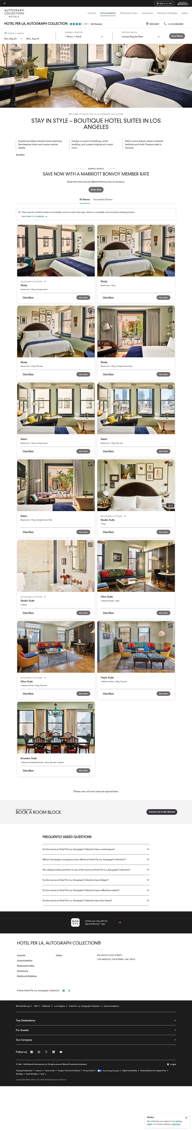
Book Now (96, 189)
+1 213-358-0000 (175, 24)
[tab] (85, 199)
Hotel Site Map (31, 1074)
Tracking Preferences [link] (24, 1071)
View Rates (83, 297)
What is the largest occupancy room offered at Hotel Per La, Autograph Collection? (84, 859)
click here (176, 1124)
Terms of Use (50, 1071)
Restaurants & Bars (128, 13)
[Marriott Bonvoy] (181, 3)
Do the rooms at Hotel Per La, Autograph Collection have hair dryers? (77, 900)
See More (20, 154)
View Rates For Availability (33, 216)
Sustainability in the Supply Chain (153, 1071)
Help (42, 1074)
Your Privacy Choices (110, 1071)
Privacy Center (88, 1071)
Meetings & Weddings (167, 13)
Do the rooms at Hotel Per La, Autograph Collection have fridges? (75, 880)
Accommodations (108, 13)
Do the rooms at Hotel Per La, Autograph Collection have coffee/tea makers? (81, 890)
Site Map (19, 1074)
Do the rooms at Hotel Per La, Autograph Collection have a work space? (79, 849)
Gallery (184, 13)
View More (28, 297)
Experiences (147, 13)
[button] (164, 3)
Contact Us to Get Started (162, 811)
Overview (92, 13)
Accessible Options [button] (32, 282)
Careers (38, 1071)
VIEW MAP (154, 24)
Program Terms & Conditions (69, 1071)
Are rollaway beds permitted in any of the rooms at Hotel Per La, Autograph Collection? (86, 869)
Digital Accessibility (129, 1071)
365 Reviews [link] (96, 24)
